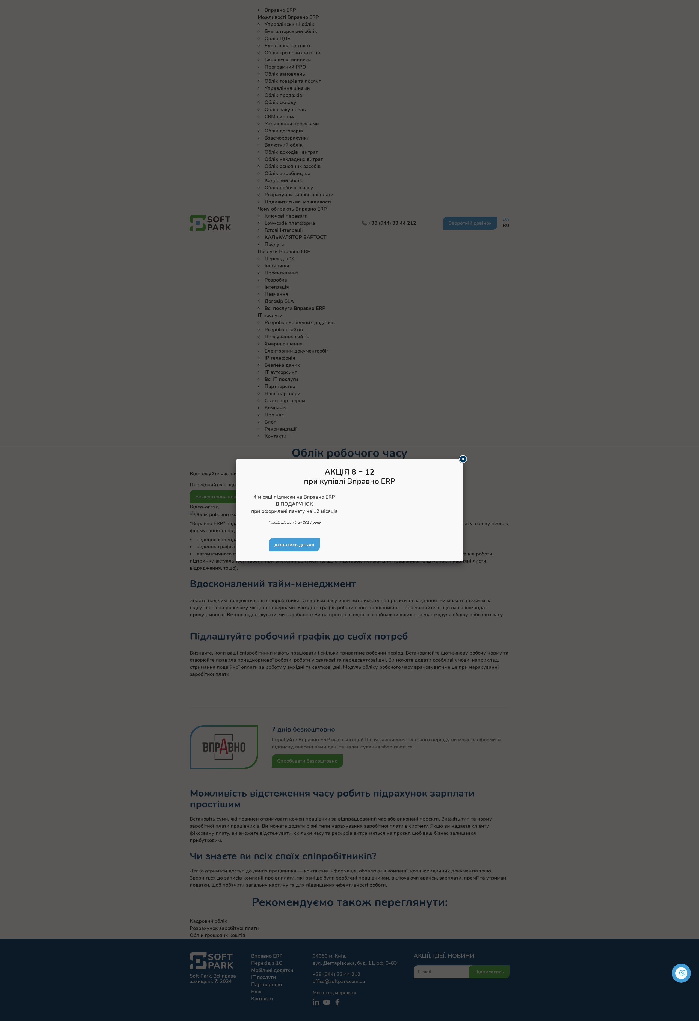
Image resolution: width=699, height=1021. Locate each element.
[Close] (463, 459)
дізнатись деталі (294, 544)
